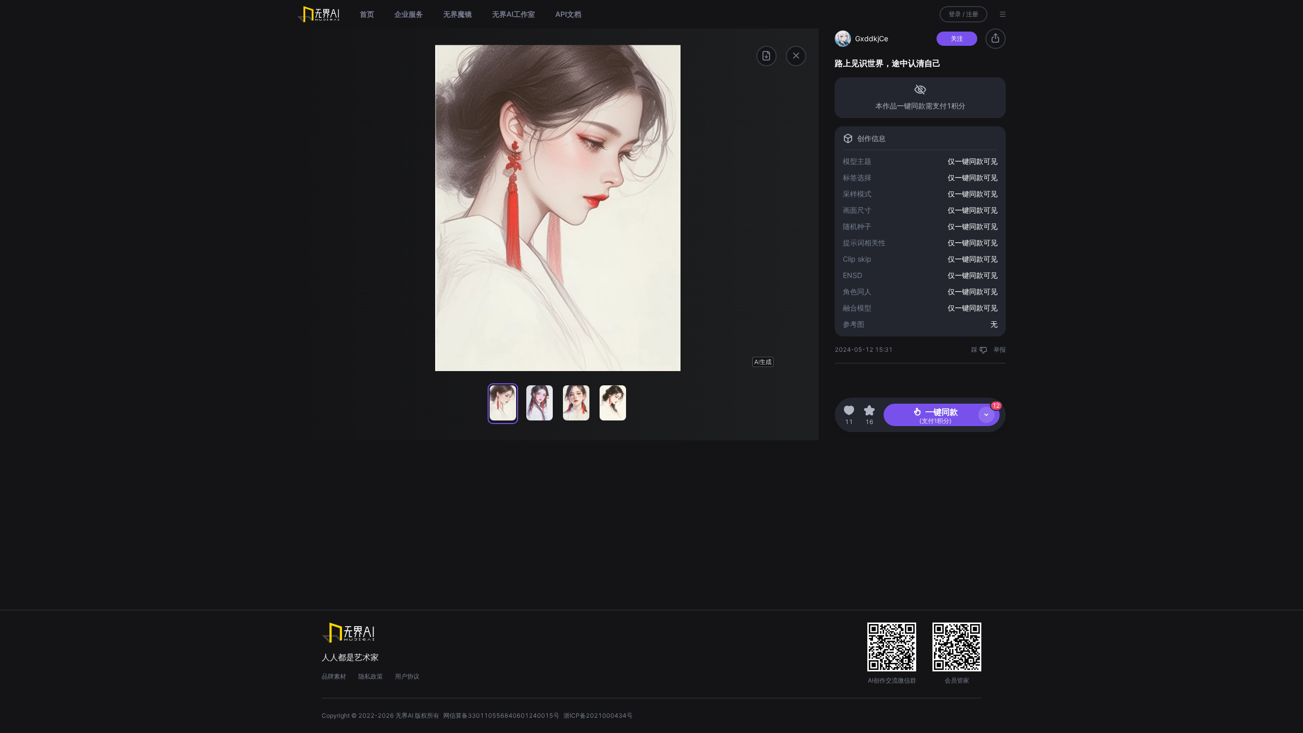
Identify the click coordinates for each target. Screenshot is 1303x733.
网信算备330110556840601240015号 (501, 715)
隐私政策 (370, 676)
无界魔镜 (457, 14)
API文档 (568, 14)
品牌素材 (334, 676)
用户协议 (407, 676)
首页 (367, 14)
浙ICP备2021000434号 (598, 715)
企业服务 (408, 14)
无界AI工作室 (513, 14)
